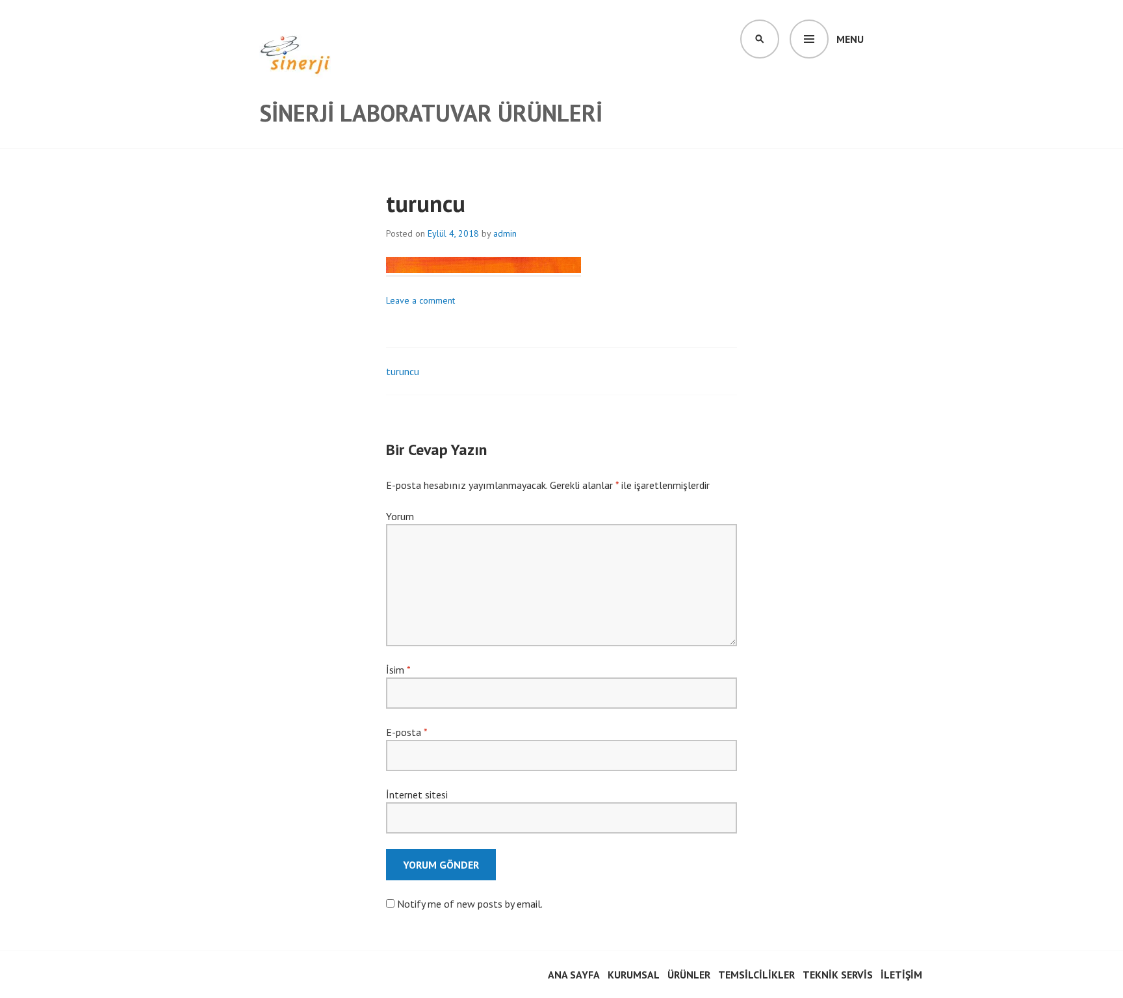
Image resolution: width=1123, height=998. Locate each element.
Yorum (400, 516)
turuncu (402, 371)
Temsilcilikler (756, 974)
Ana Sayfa (574, 974)
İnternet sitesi (417, 794)
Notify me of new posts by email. (470, 903)
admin (505, 233)
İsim (398, 669)
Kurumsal (634, 974)
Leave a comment (420, 300)
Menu (850, 39)
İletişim (901, 974)
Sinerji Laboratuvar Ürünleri (430, 113)
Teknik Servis (838, 974)
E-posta (406, 732)
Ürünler (688, 974)
